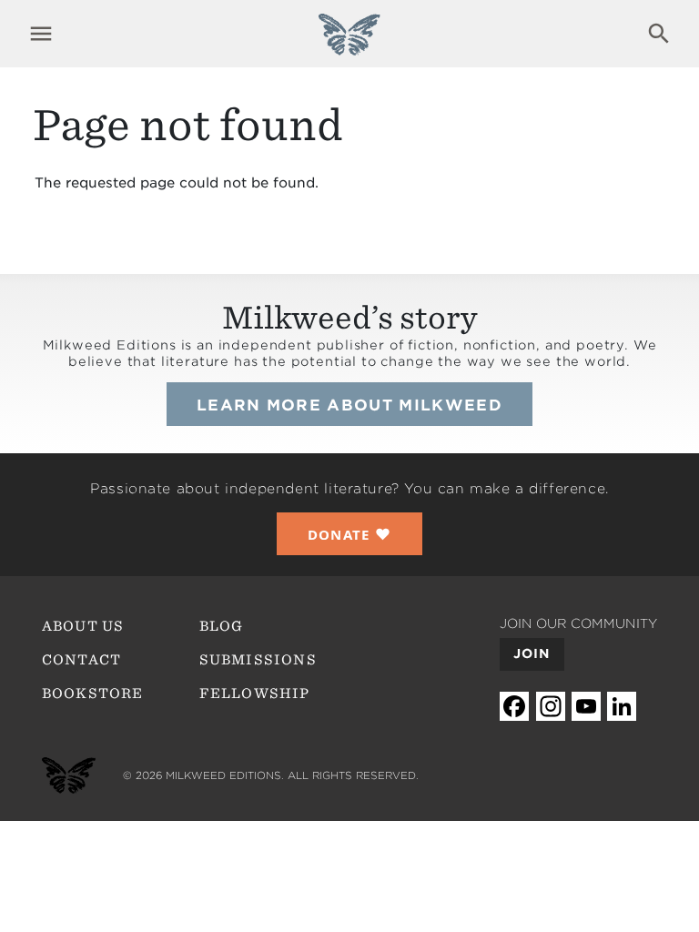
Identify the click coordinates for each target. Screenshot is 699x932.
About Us (83, 626)
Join (532, 653)
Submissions (258, 660)
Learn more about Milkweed (349, 405)
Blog (221, 626)
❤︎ (350, 533)
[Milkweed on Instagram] (550, 706)
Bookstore (93, 693)
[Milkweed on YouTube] (586, 706)
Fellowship (254, 693)
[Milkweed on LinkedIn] (621, 706)
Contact (81, 660)
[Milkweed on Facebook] (514, 706)
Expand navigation (40, 33)
